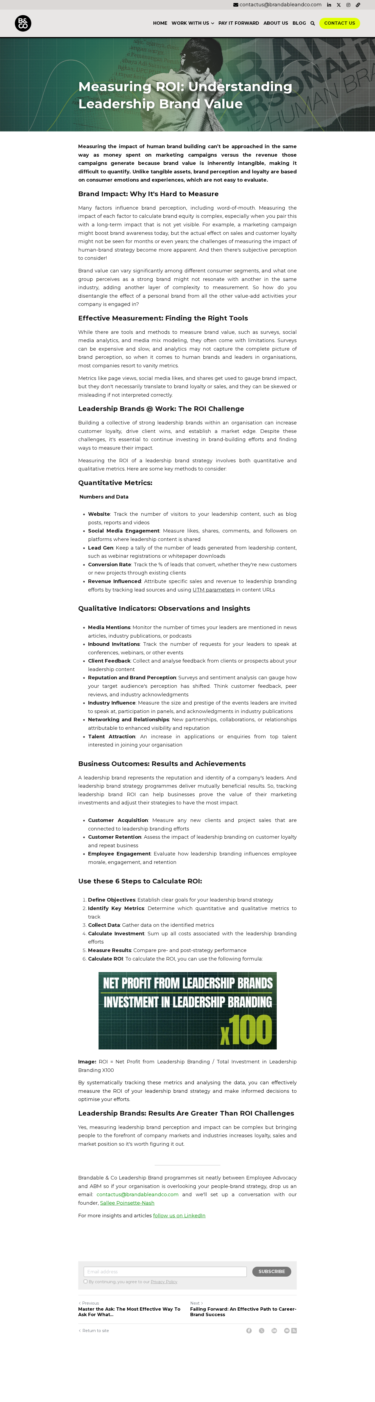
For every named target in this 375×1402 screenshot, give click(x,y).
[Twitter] (261, 1330)
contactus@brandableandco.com (138, 1195)
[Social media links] (329, 5)
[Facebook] (249, 1330)
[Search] (312, 23)
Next (195, 1303)
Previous (90, 1303)
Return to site (95, 1330)
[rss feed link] (294, 1330)
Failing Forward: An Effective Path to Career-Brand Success (243, 1312)
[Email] (287, 1330)
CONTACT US (339, 23)
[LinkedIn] (274, 1330)
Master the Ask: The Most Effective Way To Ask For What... (129, 1312)
